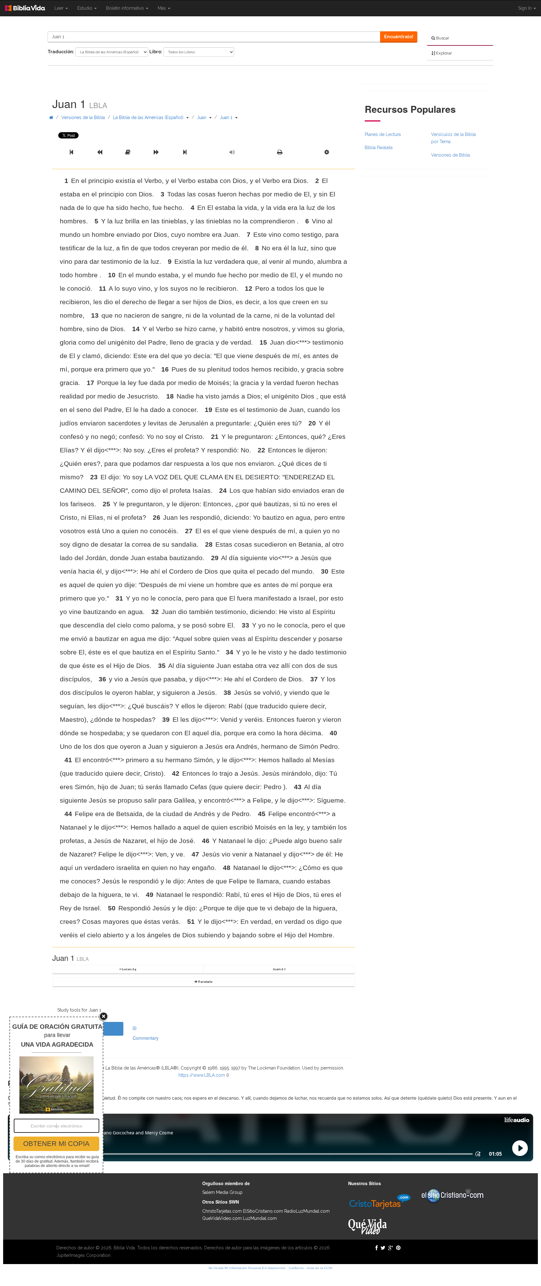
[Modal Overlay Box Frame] (56, 1095)
